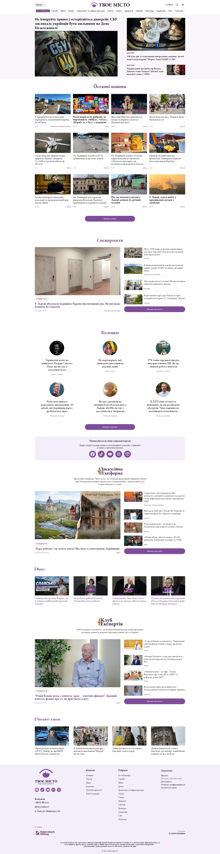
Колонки (110, 332)
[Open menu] (183, 5)
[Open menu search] (177, 5)
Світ (170, 11)
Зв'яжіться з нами (169, 787)
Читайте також (48, 719)
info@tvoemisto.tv (42, 806)
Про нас (164, 775)
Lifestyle (139, 11)
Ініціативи (161, 11)
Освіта (110, 11)
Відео (40, 569)
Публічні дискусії (94, 790)
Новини (89, 775)
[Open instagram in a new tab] (118, 454)
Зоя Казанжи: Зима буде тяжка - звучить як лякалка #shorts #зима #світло (129, 601)
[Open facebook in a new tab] (92, 454)
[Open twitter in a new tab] (127, 454)
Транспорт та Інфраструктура (91, 11)
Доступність (166, 781)
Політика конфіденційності (173, 784)
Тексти (89, 779)
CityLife (55, 11)
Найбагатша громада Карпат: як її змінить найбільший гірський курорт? (51, 601)
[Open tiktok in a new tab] (101, 454)
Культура (149, 11)
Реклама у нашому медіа (171, 778)
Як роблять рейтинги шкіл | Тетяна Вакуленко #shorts (88, 599)
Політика (179, 11)
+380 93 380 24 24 (42, 802)
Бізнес (71, 11)
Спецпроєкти (110, 240)
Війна (63, 11)
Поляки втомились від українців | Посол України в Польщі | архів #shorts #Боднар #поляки (168, 601)
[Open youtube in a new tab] (110, 454)
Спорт (119, 11)
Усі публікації (43, 11)
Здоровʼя (129, 11)
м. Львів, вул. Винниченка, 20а (47, 811)
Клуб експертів (92, 794)
